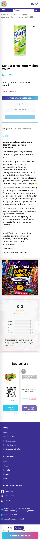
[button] (34, 26)
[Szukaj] (36, 10)
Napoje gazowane (24, 129)
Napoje (16, 15)
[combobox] (23, 10)
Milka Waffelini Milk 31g (29, 390)
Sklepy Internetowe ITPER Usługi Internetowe (24, 531)
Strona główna (6, 15)
